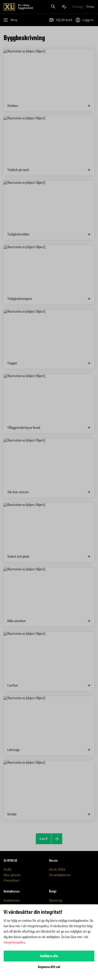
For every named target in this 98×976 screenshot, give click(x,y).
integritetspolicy (14, 942)
